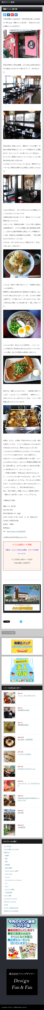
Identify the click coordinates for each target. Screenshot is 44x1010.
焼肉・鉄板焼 (8, 867)
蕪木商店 (21, 813)
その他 (6, 904)
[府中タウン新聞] (10, 2)
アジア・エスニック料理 (11, 870)
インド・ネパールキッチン (27, 695)
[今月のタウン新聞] (22, 959)
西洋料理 (7, 864)
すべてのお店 (7, 846)
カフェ (7, 886)
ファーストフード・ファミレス (13, 880)
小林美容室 (21, 827)
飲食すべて (7, 852)
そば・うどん (8, 874)
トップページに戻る (8, 632)
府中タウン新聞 (12, 1007)
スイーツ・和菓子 (10, 889)
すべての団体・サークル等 (11, 849)
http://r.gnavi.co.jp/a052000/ (16, 531)
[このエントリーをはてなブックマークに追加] (21, 622)
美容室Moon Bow (23, 710)
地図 (18, 513)
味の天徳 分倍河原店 (25, 739)
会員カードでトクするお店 (11, 910)
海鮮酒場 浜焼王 (23, 725)
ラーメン (7, 877)
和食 (6, 858)
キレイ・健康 (7, 895)
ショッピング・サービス (10, 898)
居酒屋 (7, 855)
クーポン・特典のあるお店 (11, 907)
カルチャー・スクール (10, 901)
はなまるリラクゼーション (27, 769)
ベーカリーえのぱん (24, 754)
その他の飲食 (8, 892)
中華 (6, 861)
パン (6, 883)
